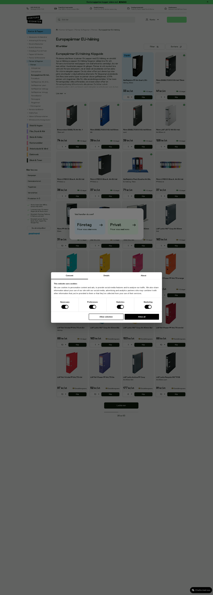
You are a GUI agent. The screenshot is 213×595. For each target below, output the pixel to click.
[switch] (93, 307)
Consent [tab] (69, 275)
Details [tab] (107, 275)
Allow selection (106, 317)
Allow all (141, 317)
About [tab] (143, 275)
